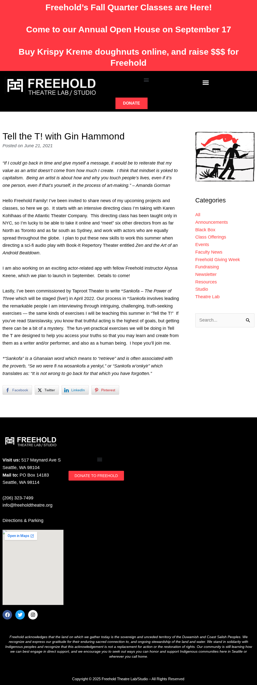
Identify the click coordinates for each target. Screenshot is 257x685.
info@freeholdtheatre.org (27, 505)
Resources (206, 281)
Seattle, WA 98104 (21, 467)
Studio (201, 289)
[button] (146, 79)
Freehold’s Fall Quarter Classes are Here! (128, 7)
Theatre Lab (207, 296)
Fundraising (207, 266)
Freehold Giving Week (217, 259)
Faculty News (208, 252)
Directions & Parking (23, 520)
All (197, 214)
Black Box (205, 229)
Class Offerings (210, 237)
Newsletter (206, 274)
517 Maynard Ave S (41, 460)
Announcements (211, 222)
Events (202, 244)
